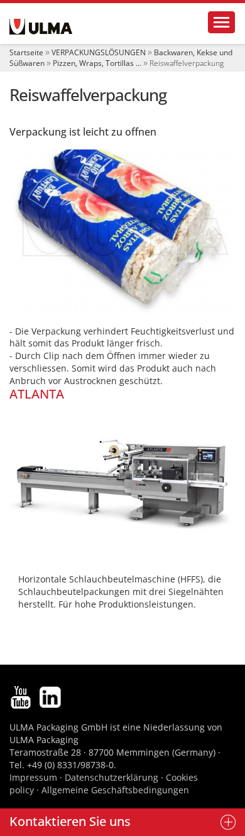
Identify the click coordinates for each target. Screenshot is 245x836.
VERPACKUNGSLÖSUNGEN (99, 52)
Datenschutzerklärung (113, 777)
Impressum (33, 777)
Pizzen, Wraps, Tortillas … (97, 63)
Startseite (26, 52)
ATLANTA (36, 393)
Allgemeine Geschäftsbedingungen (115, 790)
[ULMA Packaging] (40, 27)
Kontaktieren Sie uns (70, 821)
